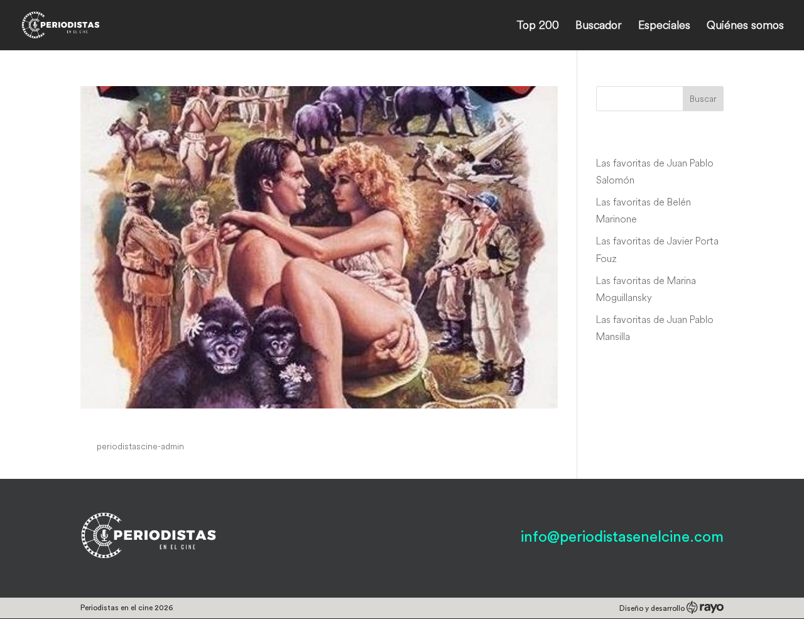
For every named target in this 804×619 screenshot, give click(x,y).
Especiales (664, 26)
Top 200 (537, 26)
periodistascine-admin (140, 446)
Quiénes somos (745, 26)
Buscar (703, 98)
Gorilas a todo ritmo (159, 422)
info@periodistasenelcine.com (622, 537)
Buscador (598, 26)
